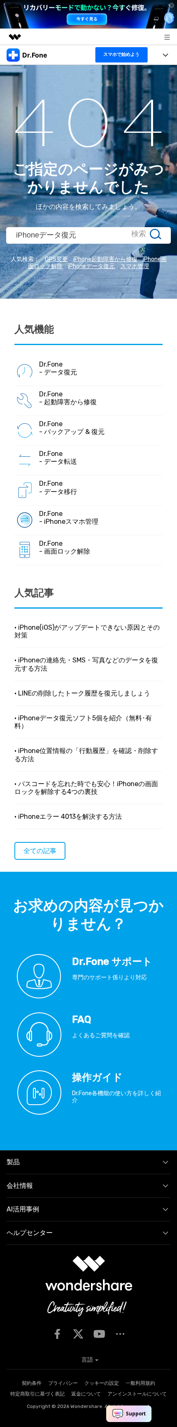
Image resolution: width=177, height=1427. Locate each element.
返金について (86, 1394)
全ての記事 (39, 851)
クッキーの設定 (101, 1383)
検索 (138, 233)
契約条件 (32, 1383)
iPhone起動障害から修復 (105, 259)
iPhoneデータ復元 (91, 266)
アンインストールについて (137, 1394)
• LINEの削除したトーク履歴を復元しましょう (82, 693)
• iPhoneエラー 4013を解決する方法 (68, 816)
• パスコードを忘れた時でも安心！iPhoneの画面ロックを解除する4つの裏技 (86, 788)
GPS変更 (56, 259)
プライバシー (63, 1383)
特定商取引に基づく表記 (37, 1394)
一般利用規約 (140, 1383)
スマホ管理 (134, 266)
